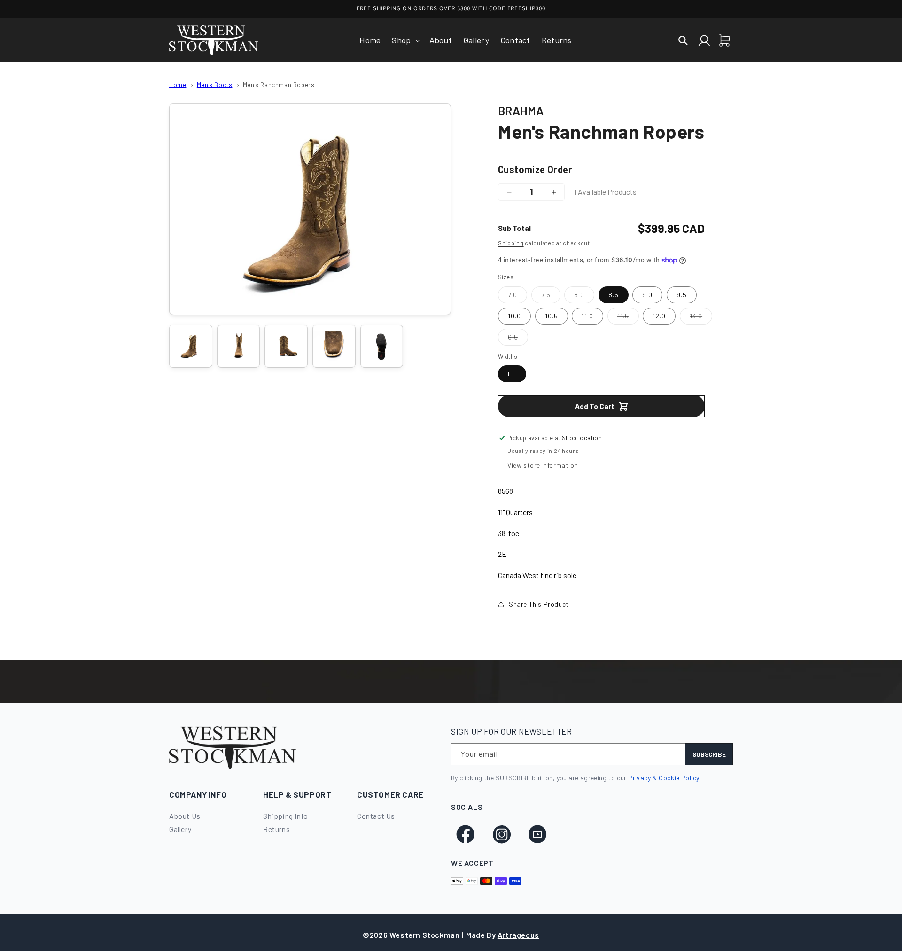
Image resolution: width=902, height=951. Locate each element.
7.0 (517, 296)
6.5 (518, 339)
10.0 (514, 316)
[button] (404, 40)
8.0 (584, 296)
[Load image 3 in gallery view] (286, 346)
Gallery (180, 828)
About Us (185, 815)
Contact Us (376, 815)
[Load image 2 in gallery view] (239, 346)
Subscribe (709, 754)
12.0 (659, 316)
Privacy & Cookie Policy (663, 778)
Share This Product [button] (539, 604)
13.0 (701, 318)
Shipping (511, 242)
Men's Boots (215, 84)
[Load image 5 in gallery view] (382, 346)
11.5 (628, 318)
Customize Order (535, 169)
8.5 (613, 295)
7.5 (550, 296)
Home (177, 84)
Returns (276, 828)
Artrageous (518, 934)
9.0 (647, 295)
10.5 (551, 316)
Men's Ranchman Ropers (279, 84)
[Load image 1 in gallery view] (191, 346)
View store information (542, 465)
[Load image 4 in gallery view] (334, 346)
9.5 (681, 295)
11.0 (587, 316)
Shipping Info (285, 815)
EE (512, 374)
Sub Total (514, 227)
